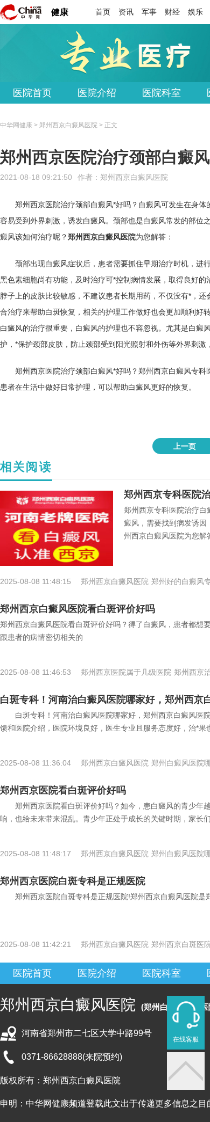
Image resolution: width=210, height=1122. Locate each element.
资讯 (126, 12)
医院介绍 (97, 93)
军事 (149, 12)
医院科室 (161, 93)
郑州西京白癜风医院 (134, 177)
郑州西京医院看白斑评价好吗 (63, 790)
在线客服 (186, 1039)
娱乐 (195, 12)
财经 (172, 12)
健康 (59, 12)
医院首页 (32, 93)
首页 (102, 12)
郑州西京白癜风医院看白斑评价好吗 (77, 608)
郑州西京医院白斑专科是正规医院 (72, 881)
